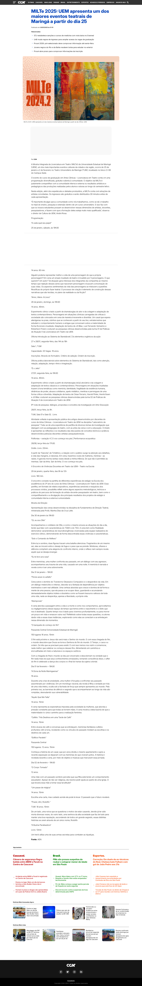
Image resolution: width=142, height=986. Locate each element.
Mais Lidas (48, 2)
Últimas (31, 2)
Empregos (110, 2)
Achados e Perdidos (97, 2)
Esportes (84, 2)
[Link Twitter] (68, 973)
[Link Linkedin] (81, 973)
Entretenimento (73, 2)
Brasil (63, 2)
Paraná (56, 2)
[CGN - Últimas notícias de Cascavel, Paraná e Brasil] (21, 2)
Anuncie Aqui (121, 2)
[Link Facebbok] (61, 973)
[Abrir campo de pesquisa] (127, 2)
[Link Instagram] (74, 973)
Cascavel (39, 2)
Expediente (71, 980)
